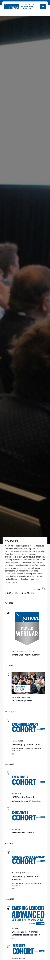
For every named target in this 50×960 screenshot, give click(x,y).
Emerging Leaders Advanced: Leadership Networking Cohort (26, 933)
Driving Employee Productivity (26, 654)
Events (7, 583)
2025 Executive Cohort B (23, 832)
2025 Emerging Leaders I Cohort (26, 744)
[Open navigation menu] (43, 6)
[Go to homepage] (20, 7)
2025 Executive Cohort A (23, 797)
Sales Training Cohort (22, 700)
